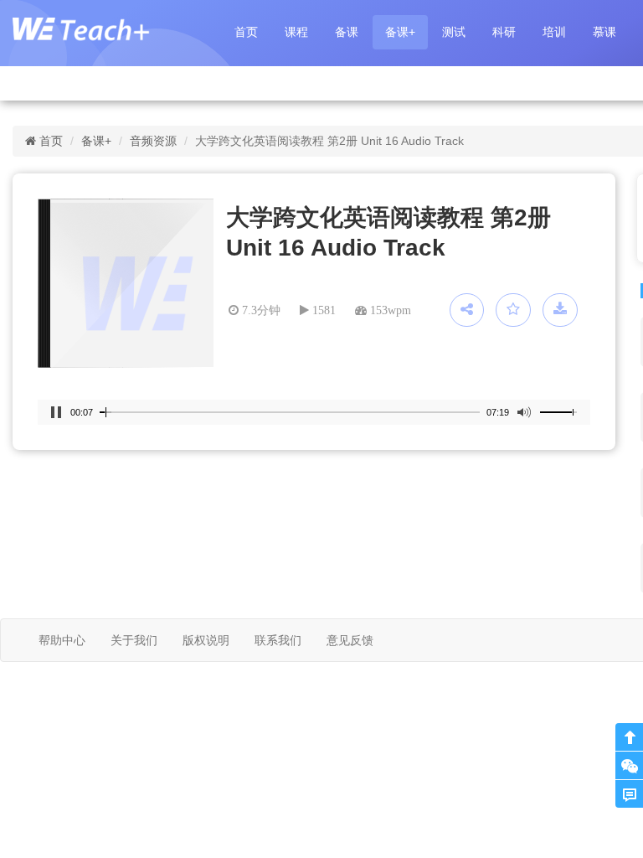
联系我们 (278, 640)
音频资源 (153, 140)
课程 (296, 32)
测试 (454, 32)
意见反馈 (350, 640)
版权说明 (206, 640)
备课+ (400, 32)
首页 (246, 32)
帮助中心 (62, 640)
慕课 (604, 32)
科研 (504, 32)
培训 (554, 32)
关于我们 (134, 640)
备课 (346, 32)
